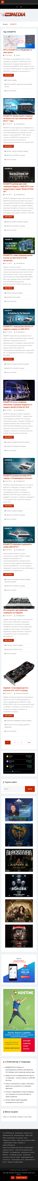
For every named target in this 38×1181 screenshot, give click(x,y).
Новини (8, 80)
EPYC (11, 155)
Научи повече (21, 1177)
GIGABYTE (13, 84)
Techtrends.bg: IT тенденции (18, 1062)
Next (29, 742)
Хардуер (14, 80)
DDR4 (7, 84)
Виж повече (8, 75)
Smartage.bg (19, 1133)
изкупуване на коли (27, 1152)
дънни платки (23, 84)
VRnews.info (29, 1135)
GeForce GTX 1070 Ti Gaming (14, 724)
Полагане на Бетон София (11, 1157)
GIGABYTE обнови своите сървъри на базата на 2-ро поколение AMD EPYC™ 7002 (18, 118)
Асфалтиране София (10, 1143)
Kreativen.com (28, 1133)
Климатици (27, 1155)
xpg (18, 84)
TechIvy (18, 55)
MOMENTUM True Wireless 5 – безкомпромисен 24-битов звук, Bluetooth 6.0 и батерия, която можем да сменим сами (20, 1069)
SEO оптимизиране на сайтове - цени (15, 1138)
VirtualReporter (20, 124)
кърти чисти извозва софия (26, 1140)
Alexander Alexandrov (22, 693)
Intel (14, 297)
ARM (10, 649)
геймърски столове (9, 1140)
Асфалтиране (28, 1147)
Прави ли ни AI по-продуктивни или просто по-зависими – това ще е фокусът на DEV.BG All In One (20, 1078)
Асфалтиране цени (27, 1157)
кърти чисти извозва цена (23, 1150)
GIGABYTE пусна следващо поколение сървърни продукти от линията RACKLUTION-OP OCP (17, 404)
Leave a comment (11, 90)
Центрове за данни (23, 364)
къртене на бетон (8, 1150)
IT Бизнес (9, 645)
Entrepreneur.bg (19, 1135)
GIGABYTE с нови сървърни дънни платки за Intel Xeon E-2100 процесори (17, 258)
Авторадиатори (15, 1152)
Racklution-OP (17, 446)
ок (12, 1177)
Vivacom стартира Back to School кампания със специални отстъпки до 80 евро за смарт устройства (20, 1094)
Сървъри (19, 151)
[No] (36, 1176)
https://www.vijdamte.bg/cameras (13, 1147)
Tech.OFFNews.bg (8, 1133)
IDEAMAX (6, 1152)
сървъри (22, 155)
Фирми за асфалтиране (15, 1162)
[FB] (17, 7)
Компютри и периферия (13, 720)
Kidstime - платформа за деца (12, 1155)
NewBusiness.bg (8, 1135)
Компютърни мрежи (12, 579)
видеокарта (8, 727)
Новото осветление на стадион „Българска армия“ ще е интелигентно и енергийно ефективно (20, 1086)
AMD (7, 155)
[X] (21, 7)
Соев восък (6, 1159)
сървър (18, 297)
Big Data (8, 151)
